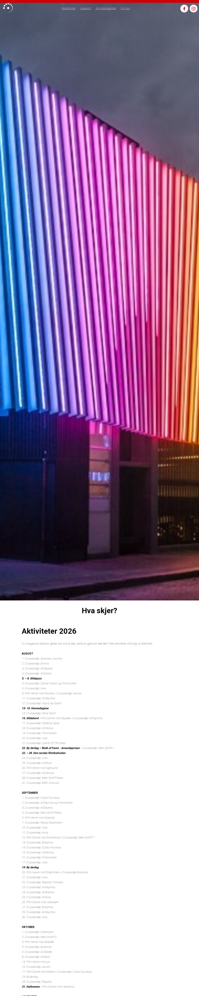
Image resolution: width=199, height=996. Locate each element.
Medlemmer (68, 8)
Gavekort (85, 8)
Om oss (125, 8)
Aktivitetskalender (106, 8)
